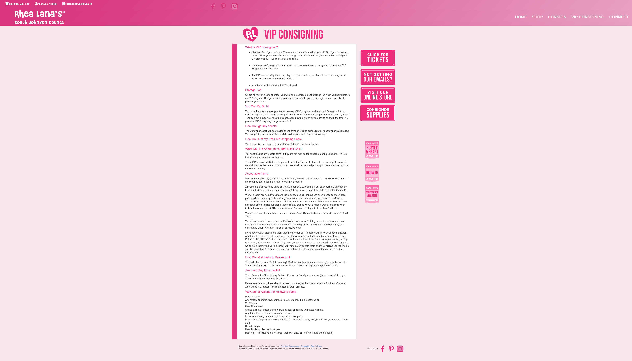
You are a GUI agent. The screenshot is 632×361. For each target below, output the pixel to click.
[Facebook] (213, 6)
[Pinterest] (223, 6)
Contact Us (305, 346)
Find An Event (316, 346)
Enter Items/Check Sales (78, 4)
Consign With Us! (48, 4)
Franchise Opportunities (290, 346)
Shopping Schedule (19, 4)
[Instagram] (234, 6)
